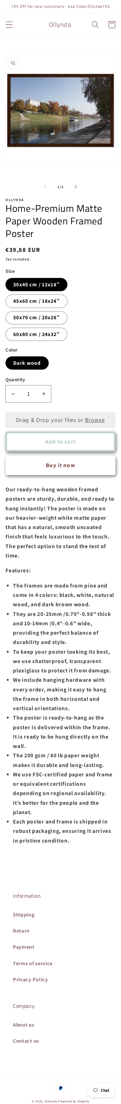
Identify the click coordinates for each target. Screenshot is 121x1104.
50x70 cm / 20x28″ (36, 317)
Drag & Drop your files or (60, 420)
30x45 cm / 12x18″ (36, 284)
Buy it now (60, 465)
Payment (24, 947)
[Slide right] (76, 187)
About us (24, 1024)
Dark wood (27, 363)
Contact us (26, 1041)
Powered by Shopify (73, 1101)
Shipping (24, 914)
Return (21, 930)
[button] (9, 24)
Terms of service (33, 963)
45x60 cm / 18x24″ (36, 301)
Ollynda (51, 1101)
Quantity (15, 379)
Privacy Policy (30, 979)
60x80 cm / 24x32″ (36, 334)
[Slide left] (45, 187)
